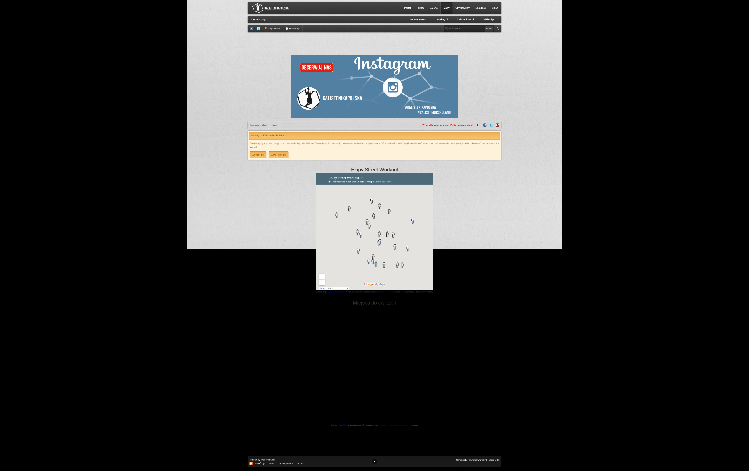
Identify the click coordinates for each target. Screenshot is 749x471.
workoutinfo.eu (418, 19)
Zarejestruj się (278, 155)
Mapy (447, 8)
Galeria (434, 8)
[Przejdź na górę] (374, 461)
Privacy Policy (286, 463)
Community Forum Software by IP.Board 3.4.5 (478, 460)
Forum (420, 8)
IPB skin (253, 460)
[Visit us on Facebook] (485, 125)
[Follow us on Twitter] (491, 125)
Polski (272, 463)
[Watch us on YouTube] (497, 125)
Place (345, 425)
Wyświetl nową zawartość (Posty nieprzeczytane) (447, 125)
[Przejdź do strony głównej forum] (271, 8)
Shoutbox (481, 8)
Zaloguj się (258, 155)
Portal (407, 8)
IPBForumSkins (268, 460)
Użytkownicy (462, 8)
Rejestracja (294, 28)
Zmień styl (260, 463)
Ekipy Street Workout (337, 292)
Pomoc (300, 463)
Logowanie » (274, 28)
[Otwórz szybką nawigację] (479, 125)
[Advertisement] (374, 43)
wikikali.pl (489, 19)
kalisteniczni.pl (465, 19)
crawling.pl (442, 19)
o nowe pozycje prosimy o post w (394, 425)
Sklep (495, 8)
